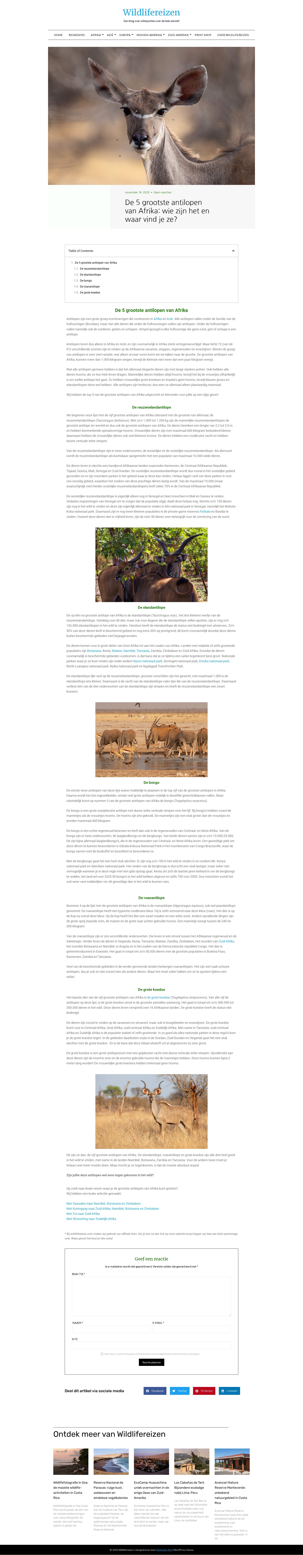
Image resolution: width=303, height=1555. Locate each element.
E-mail (158, 1322)
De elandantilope (90, 274)
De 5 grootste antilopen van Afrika (96, 262)
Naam (77, 1322)
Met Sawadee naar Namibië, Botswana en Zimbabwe (103, 1203)
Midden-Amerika (149, 34)
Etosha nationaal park (214, 661)
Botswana (94, 651)
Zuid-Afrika (226, 941)
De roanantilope (90, 286)
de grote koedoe (158, 997)
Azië (110, 34)
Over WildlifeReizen (233, 34)
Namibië (129, 651)
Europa (124, 34)
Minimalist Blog (164, 1549)
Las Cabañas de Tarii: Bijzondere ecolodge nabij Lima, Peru (189, 1488)
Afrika (96, 34)
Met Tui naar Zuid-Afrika (83, 1214)
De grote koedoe (90, 292)
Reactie (78, 1274)
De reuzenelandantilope (94, 268)
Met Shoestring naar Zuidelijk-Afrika (91, 1219)
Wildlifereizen (151, 12)
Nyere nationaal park (147, 661)
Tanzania (143, 651)
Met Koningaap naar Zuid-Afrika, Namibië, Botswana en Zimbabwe (112, 1208)
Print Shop (203, 34)
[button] (233, 250)
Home (58, 34)
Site (75, 1339)
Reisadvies (77, 34)
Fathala (205, 511)
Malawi (117, 651)
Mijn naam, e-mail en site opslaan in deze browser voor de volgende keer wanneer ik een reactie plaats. (152, 1354)
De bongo (86, 280)
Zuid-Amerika (178, 34)
